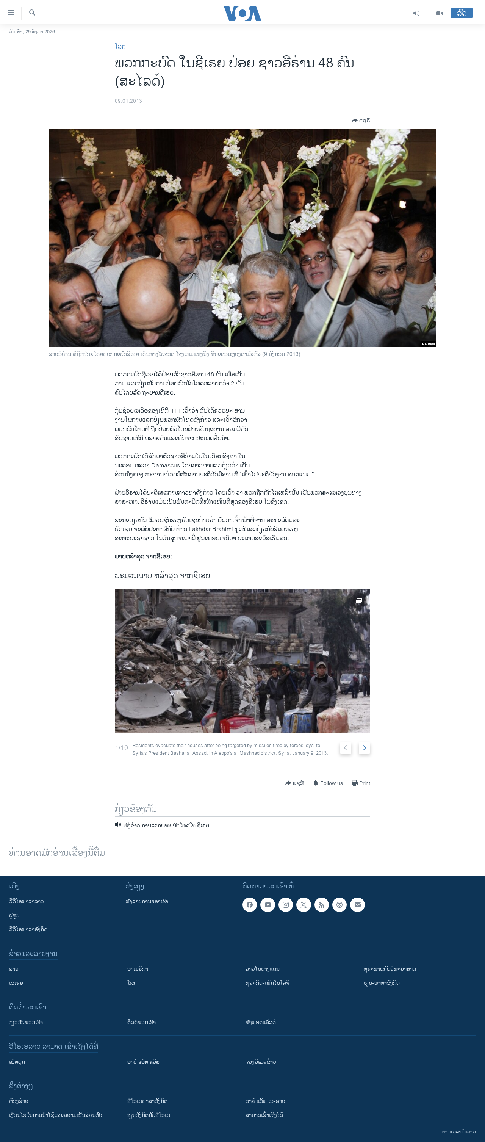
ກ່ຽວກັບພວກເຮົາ (26, 1022)
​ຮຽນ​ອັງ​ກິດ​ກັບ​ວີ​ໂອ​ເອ (148, 1115)
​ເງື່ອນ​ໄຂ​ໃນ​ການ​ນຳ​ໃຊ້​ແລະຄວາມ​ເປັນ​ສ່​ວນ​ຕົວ (55, 1115)
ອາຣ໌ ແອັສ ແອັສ (143, 1062)
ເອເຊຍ (16, 983)
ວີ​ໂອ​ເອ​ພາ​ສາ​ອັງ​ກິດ (147, 1101)
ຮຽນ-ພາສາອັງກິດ (382, 983)
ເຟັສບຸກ (17, 1062)
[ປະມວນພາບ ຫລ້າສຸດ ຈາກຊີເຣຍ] (242, 661)
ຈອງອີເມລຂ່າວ (261, 1062)
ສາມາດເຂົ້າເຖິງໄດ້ (264, 1115)
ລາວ (14, 969)
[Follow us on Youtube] (267, 905)
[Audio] (416, 13)
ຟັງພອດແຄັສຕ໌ (261, 1022)
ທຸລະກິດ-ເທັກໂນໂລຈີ (267, 983)
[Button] (361, 120)
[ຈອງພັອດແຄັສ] (357, 905)
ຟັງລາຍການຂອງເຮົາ (147, 901)
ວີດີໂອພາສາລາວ (26, 901)
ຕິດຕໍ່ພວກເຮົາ (141, 1022)
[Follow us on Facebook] (249, 905)
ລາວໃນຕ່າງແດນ (263, 969)
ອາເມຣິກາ (137, 969)
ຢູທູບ (14, 916)
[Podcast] (339, 905)
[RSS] (321, 905)
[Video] (439, 13)
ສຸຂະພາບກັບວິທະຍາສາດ (390, 969)
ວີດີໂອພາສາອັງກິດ (28, 930)
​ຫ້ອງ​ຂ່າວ (18, 1101)
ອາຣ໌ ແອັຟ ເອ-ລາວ (265, 1101)
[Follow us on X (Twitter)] (303, 905)
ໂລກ (120, 47)
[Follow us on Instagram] (285, 905)
